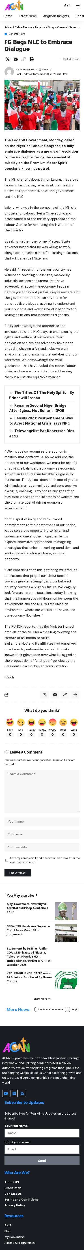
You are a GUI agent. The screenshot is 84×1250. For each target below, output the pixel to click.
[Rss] (22, 1093)
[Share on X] (7, 59)
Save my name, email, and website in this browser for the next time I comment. (45, 860)
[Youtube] (5, 1093)
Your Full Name (16, 1126)
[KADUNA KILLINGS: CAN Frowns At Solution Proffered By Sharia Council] (66, 980)
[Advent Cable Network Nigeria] (14, 5)
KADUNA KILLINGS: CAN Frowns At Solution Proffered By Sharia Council (29, 977)
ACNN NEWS (26, 69)
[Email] (16, 59)
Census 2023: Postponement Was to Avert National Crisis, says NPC (41, 421)
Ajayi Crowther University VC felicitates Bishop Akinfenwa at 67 (27, 908)
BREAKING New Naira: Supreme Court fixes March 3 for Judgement (28, 930)
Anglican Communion (51, 1009)
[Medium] (14, 1093)
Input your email (17, 1142)
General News (17, 34)
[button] (58, 5)
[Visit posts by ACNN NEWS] (9, 71)
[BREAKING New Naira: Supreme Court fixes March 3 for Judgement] (66, 933)
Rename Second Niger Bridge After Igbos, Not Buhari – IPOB (38, 408)
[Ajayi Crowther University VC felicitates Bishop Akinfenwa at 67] (66, 911)
